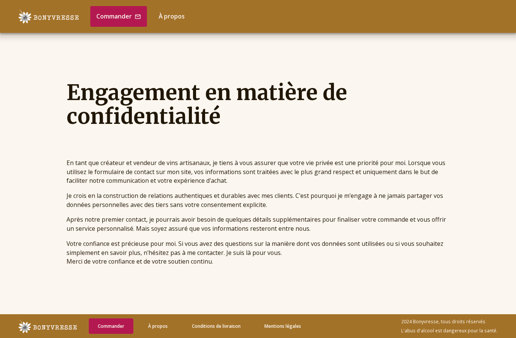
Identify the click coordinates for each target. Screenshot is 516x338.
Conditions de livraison (216, 326)
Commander (111, 326)
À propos (172, 16)
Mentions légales (282, 326)
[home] (48, 16)
